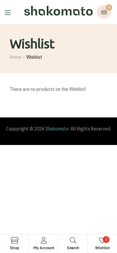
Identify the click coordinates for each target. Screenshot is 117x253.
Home (15, 57)
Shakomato (57, 129)
